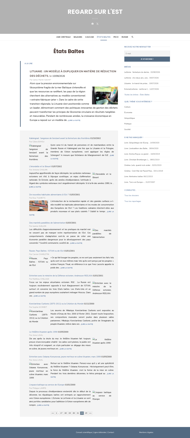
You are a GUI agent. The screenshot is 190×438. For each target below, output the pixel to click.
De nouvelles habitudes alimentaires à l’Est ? (49, 194)
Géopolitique (129, 118)
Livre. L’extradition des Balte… (136, 148)
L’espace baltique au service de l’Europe (46, 384)
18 (65, 413)
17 (61, 413)
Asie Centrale (63, 37)
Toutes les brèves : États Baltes (137, 94)
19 (70, 413)
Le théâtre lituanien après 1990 (43, 332)
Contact (111, 432)
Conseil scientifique (84, 432)
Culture (127, 107)
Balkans (78, 37)
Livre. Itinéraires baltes (133, 176)
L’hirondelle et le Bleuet (40, 166)
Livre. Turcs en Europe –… (134, 182)
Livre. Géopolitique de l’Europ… (136, 143)
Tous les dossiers (131, 195)
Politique (127, 124)
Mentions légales (146, 432)
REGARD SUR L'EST (95, 11)
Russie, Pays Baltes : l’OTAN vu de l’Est (46, 251)
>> (90, 413)
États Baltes (103, 37)
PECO (116, 37)
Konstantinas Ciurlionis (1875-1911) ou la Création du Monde (56, 303)
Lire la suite (74, 120)
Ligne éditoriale (99, 432)
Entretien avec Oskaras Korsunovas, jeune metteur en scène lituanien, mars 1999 (65, 356)
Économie (128, 112)
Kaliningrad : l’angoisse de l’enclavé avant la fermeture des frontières (59, 138)
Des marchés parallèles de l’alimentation (47, 223)
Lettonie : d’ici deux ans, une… (136, 78)
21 (78, 413)
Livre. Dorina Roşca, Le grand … (137, 154)
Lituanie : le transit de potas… (136, 83)
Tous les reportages (132, 201)
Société (127, 129)
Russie (125, 37)
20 (74, 413)
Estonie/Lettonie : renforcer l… (136, 89)
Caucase (89, 37)
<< (53, 413)
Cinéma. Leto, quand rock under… (137, 165)
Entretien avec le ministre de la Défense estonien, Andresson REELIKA (60, 275)
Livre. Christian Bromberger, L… (137, 159)
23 (86, 413)
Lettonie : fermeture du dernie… (137, 72)
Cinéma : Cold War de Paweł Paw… (138, 171)
